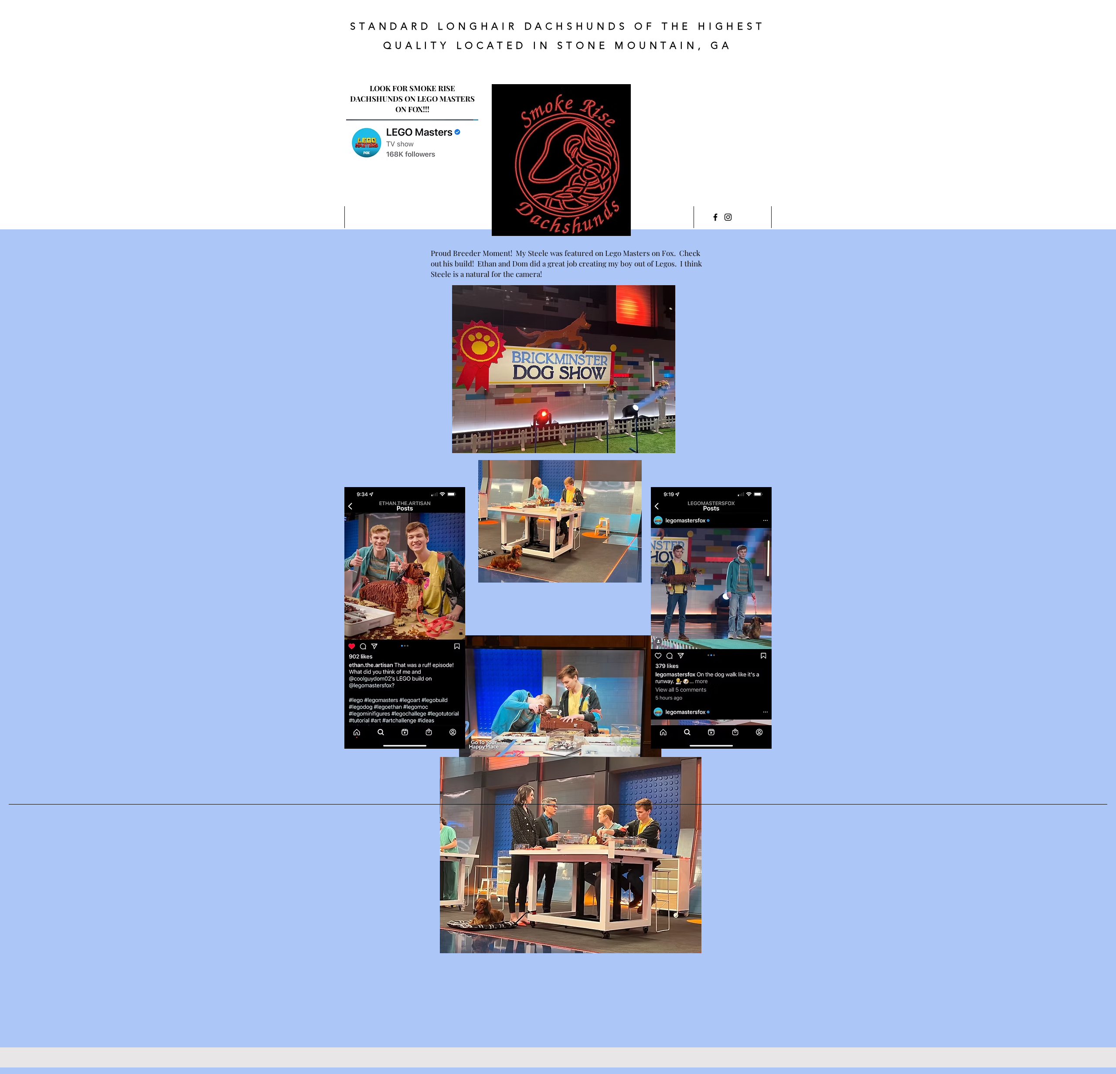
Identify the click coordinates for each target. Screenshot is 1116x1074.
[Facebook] (715, 217)
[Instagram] (728, 217)
